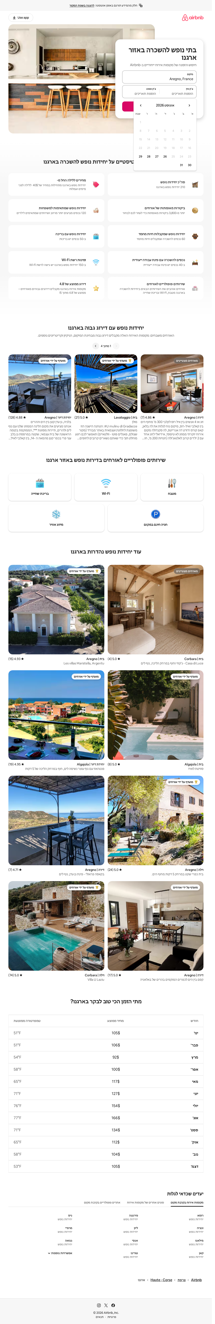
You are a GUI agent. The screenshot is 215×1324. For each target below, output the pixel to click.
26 (165, 156)
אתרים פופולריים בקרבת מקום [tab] (102, 1202)
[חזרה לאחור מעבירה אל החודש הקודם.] (189, 105)
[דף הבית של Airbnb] (192, 17)
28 (148, 156)
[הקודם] (116, 346)
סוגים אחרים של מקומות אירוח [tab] (145, 1202)
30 (189, 165)
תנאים (100, 1317)
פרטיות (112, 1317)
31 (181, 165)
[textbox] (178, 93)
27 (157, 156)
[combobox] (159, 78)
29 (140, 156)
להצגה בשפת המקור (81, 5)
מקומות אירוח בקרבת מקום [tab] (187, 1202)
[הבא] (95, 346)
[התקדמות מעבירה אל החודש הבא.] (141, 105)
